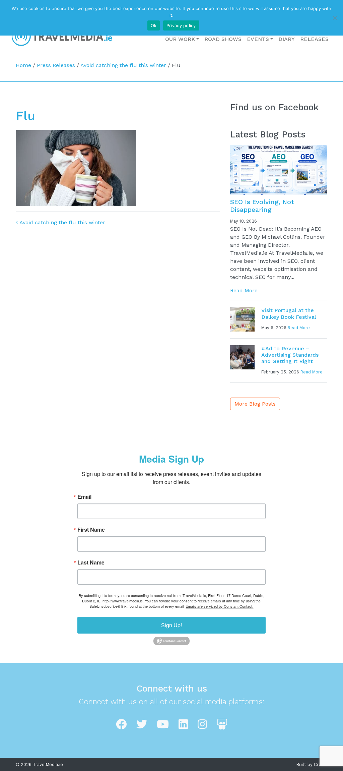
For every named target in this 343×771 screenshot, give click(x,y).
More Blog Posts (255, 404)
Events (258, 39)
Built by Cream (311, 764)
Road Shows (223, 39)
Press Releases (56, 65)
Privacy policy (181, 25)
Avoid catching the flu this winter (123, 65)
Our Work (180, 39)
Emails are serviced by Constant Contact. (219, 606)
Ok (154, 25)
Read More (244, 290)
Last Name (91, 562)
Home (23, 65)
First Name (91, 529)
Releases (314, 39)
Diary (286, 39)
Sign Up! (171, 625)
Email (84, 496)
